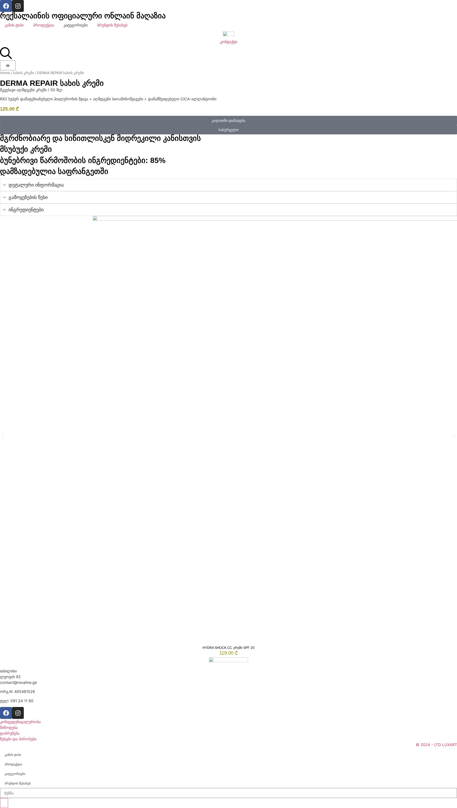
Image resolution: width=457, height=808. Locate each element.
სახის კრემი (23, 73)
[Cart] (7, 65)
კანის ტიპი (14, 25)
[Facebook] (6, 6)
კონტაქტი (228, 41)
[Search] (4, 803)
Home (5, 73)
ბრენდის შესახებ (112, 25)
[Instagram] (18, 6)
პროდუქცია (43, 25)
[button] (228, 120)
